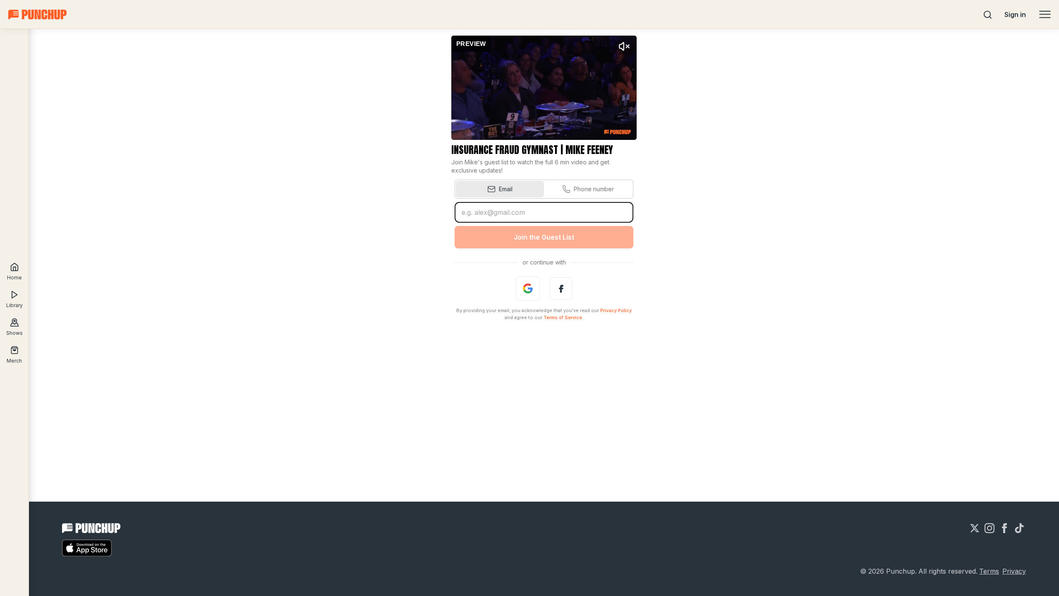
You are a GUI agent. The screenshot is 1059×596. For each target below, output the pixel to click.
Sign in (1015, 14)
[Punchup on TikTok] (1019, 528)
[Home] (37, 14)
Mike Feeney (589, 149)
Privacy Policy (616, 310)
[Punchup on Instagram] (989, 528)
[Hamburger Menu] (1045, 14)
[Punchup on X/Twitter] (974, 528)
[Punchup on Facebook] (1004, 528)
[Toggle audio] (624, 46)
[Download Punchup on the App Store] (87, 548)
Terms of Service (563, 317)
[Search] (988, 14)
